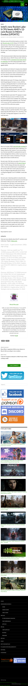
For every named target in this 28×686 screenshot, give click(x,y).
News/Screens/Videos (6, 604)
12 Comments (20, 37)
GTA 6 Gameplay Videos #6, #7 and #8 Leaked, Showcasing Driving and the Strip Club (12, 461)
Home (2, 601)
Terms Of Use (3, 682)
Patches (3, 638)
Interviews (3, 652)
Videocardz (14, 241)
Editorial (3, 649)
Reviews (4, 632)
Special (2, 626)
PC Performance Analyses (8, 618)
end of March (22, 163)
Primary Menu (26, 4)
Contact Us (8, 682)
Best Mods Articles (5, 644)
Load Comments (14, 365)
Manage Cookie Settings (5, 685)
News (2, 24)
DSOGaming (3, 680)
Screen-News (5, 609)
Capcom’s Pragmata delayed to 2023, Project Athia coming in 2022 (14, 356)
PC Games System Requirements (8, 646)
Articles (3, 615)
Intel (7, 340)
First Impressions (6, 621)
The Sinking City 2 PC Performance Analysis (11, 477)
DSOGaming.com (24, 683)
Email (16, 335)
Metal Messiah (12, 37)
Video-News (5, 612)
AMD (3, 340)
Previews (4, 635)
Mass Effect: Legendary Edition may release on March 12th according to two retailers (13, 349)
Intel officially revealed (19, 146)
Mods (2, 641)
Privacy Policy (13, 682)
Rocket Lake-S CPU (8, 43)
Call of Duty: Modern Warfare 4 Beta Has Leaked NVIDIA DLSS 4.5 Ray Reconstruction (12, 558)
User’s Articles (5, 629)
